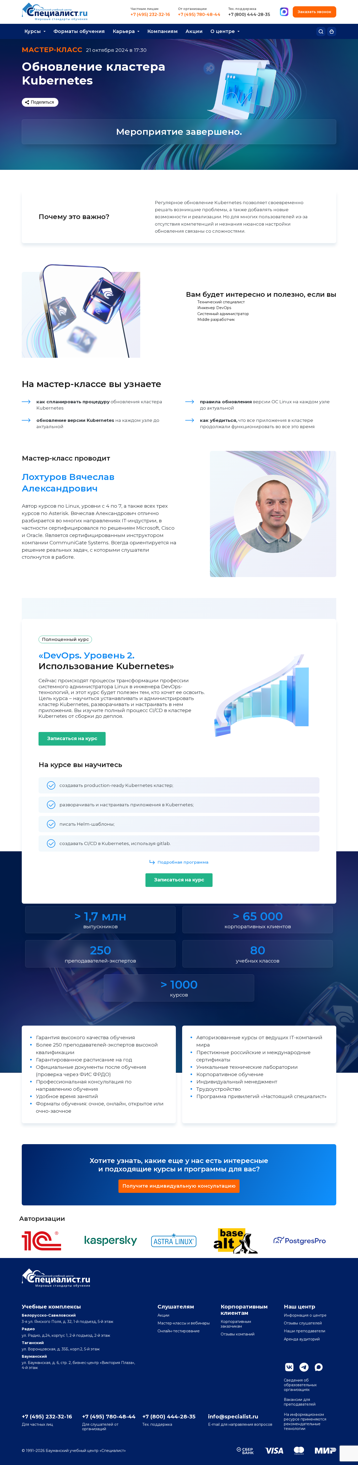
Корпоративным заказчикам (236, 1324)
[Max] (284, 12)
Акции (194, 31)
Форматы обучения (79, 31)
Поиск (321, 31)
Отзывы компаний (237, 1334)
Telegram (304, 1367)
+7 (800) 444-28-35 (249, 15)
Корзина (331, 31)
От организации (192, 9)
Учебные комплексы (51, 1307)
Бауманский (34, 1356)
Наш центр (299, 1307)
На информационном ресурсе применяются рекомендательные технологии (305, 1421)
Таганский (33, 1342)
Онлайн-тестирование (179, 1331)
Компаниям (162, 31)
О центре (222, 31)
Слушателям (176, 1307)
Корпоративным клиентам (244, 1310)
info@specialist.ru (233, 1416)
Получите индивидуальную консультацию (179, 1186)
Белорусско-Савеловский (49, 1315)
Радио (28, 1329)
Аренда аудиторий (302, 1339)
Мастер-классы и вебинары (184, 1323)
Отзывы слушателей (303, 1323)
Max (318, 1367)
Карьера (124, 31)
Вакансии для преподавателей (300, 1402)
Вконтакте (289, 1367)
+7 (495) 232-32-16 (150, 15)
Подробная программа (183, 862)
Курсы (32, 31)
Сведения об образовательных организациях (300, 1385)
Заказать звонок (314, 11)
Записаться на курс (72, 738)
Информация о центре (305, 1315)
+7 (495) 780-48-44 (199, 15)
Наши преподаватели (304, 1331)
